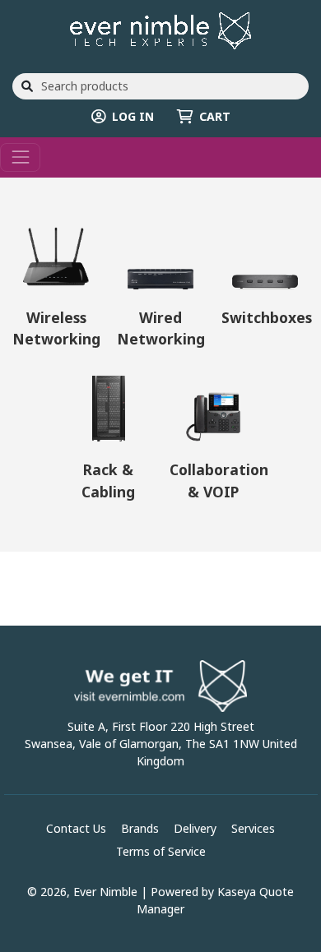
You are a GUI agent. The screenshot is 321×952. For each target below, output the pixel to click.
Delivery (195, 828)
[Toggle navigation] (20, 157)
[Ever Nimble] (160, 29)
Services (253, 828)
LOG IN (133, 116)
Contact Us (76, 828)
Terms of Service (161, 851)
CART (214, 116)
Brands (140, 828)
